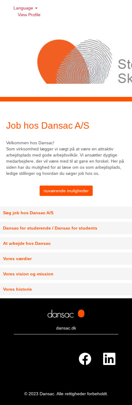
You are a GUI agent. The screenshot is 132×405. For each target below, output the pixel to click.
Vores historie (17, 289)
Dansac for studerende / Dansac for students (50, 228)
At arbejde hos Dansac (27, 243)
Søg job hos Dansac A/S (28, 212)
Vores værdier (17, 258)
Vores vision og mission (28, 273)
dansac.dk (66, 328)
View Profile (29, 14)
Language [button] (24, 8)
